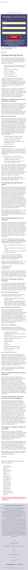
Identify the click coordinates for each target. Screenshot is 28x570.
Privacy (14, 549)
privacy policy (8, 533)
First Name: (4, 21)
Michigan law (12, 378)
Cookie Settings (20, 564)
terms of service (22, 532)
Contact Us (14, 560)
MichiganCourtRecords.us (9, 40)
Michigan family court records (19, 82)
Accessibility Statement (14, 554)
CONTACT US (10, 12)
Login (15, 12)
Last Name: (4, 25)
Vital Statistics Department (10, 121)
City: (3, 30)
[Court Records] (2, 47)
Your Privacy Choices (14, 543)
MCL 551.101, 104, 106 (20, 304)
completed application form (12, 132)
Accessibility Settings (10, 564)
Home (20, 12)
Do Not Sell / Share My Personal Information (14, 546)
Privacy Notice (16, 44)
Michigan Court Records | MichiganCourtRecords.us (14, 8)
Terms (14, 551)
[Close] (26, 2)
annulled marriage (15, 212)
